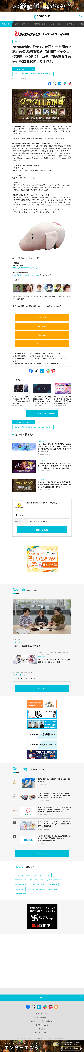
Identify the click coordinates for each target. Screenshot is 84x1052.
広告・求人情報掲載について (42, 1017)
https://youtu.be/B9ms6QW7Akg (24, 267)
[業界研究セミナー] (42, 559)
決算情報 (70, 23)
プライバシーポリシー (42, 1033)
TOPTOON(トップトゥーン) (23, 880)
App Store (42, 335)
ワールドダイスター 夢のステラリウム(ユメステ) (42, 889)
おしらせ (42, 1029)
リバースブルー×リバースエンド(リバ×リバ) (43, 884)
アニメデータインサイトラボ (41, 875)
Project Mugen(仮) (21, 884)
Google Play (42, 344)
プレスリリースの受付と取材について (42, 1021)
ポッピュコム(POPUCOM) (53, 880)
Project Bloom (19, 889)
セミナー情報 (56, 23)
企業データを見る (42, 530)
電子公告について (42, 1025)
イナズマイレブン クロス (22, 875)
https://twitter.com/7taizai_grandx (25, 275)
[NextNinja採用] (42, 916)
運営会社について (42, 1013)
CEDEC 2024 (39, 880)
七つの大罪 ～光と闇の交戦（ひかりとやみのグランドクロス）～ (33, 74)
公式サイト (42, 317)
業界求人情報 (39, 23)
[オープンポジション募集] (42, 33)
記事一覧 (5, 23)
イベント (17, 41)
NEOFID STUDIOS (20, 894)
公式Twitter (42, 326)
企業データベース (22, 23)
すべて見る (42, 413)
